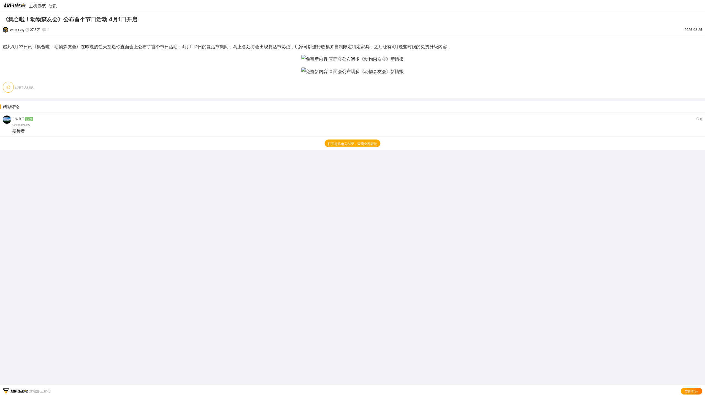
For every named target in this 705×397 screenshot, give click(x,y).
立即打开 (691, 391)
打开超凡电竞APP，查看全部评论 (352, 143)
